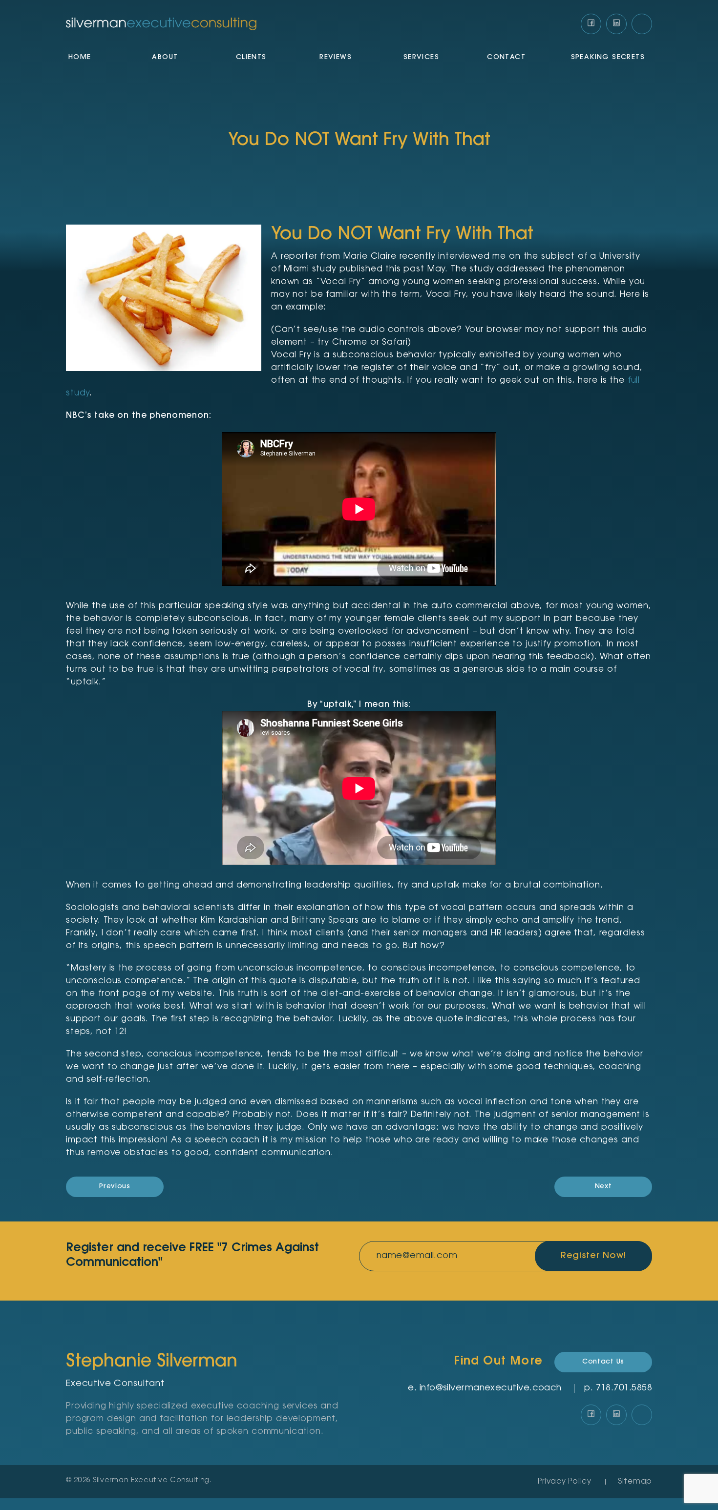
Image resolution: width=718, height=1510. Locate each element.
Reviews (335, 57)
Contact (506, 57)
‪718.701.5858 (624, 1388)
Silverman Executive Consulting (151, 1480)
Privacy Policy (564, 1482)
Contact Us (603, 1362)
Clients (251, 57)
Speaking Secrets (608, 57)
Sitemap (635, 1482)
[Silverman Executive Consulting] (161, 24)
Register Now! (594, 1256)
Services (421, 57)
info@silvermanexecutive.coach (491, 1388)
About (165, 57)
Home (79, 57)
